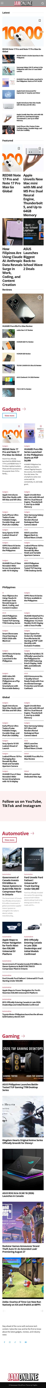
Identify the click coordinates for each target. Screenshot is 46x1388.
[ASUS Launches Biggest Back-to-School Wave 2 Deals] (33, 231)
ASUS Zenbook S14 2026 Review (28, 377)
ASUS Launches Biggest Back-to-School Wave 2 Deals (33, 259)
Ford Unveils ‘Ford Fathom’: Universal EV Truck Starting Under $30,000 (33, 883)
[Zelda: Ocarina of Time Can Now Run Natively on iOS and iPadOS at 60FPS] (23, 1278)
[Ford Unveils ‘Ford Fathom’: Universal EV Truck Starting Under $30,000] (34, 859)
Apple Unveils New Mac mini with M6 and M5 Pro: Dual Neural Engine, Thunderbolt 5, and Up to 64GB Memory (30, 117)
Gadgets (5, 446)
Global (26, 754)
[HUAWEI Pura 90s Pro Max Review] (23, 308)
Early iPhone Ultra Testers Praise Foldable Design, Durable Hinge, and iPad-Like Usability (29, 128)
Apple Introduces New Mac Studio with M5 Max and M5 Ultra (29, 104)
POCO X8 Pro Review (24, 389)
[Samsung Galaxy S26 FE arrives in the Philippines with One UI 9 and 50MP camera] (8, 70)
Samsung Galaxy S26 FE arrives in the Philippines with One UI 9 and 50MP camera (30, 69)
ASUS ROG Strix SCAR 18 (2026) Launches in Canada (18, 1195)
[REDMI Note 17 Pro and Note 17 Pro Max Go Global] (23, 31)
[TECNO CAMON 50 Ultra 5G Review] (8, 369)
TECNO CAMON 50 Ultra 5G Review (29, 365)
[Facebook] (4, 1342)
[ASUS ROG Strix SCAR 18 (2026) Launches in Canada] (23, 1169)
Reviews (7, 289)
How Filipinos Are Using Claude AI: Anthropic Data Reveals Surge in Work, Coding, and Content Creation (12, 267)
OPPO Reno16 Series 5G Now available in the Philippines (11, 548)
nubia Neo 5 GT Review (25, 330)
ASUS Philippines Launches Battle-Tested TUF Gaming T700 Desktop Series (33, 567)
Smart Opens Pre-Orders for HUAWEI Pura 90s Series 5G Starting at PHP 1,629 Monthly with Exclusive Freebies (33, 639)
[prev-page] (4, 1311)
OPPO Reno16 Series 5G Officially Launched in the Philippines (11, 657)
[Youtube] (26, 1342)
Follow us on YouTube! (16, 1350)
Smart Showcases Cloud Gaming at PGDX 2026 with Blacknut (10, 637)
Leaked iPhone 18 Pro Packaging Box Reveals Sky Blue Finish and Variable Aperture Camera (33, 550)
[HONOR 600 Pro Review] (8, 345)
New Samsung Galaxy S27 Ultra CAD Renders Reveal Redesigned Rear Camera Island (33, 520)
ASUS (26, 530)
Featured (7, 140)
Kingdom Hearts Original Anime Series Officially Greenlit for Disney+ (22, 1142)
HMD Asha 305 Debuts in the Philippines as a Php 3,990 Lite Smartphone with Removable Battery (11, 682)
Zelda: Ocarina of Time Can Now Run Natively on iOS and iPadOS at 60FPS (21, 1303)
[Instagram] (10, 1342)
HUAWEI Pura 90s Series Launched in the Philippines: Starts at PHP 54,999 (30, 80)
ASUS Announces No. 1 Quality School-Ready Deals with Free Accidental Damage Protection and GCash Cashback (34, 682)
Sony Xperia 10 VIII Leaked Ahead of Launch (10, 535)
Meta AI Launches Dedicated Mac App (32, 775)
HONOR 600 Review (24, 354)
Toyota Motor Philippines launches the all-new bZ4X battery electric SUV (22, 1015)
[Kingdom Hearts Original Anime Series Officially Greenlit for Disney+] (23, 1116)
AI (3, 593)
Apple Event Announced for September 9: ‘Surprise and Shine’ (28, 92)
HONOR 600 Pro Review (25, 342)
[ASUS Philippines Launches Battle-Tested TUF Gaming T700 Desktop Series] (23, 1061)
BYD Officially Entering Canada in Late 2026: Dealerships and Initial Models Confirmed (33, 947)
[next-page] (42, 1311)
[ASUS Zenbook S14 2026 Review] (8, 380)
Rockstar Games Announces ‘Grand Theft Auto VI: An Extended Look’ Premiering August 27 (20, 1248)
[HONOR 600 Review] (8, 357)
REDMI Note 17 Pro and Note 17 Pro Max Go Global (21, 50)
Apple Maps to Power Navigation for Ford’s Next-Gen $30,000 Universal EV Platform (11, 947)
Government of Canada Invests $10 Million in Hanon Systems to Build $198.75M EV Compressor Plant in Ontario (12, 886)
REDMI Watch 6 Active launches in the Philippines (30, 56)
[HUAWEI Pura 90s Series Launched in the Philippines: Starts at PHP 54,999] (8, 82)
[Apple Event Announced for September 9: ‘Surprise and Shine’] (8, 94)
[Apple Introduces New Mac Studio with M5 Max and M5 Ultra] (8, 106)
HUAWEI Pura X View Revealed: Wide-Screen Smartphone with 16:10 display (11, 567)
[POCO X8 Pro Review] (8, 392)
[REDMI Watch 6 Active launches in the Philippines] (8, 59)
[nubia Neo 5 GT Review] (8, 333)
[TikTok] (15, 1342)
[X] (20, 1342)
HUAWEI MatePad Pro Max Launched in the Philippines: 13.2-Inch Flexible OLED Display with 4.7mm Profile (34, 620)
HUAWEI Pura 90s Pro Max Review (17, 326)
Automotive (6, 874)
